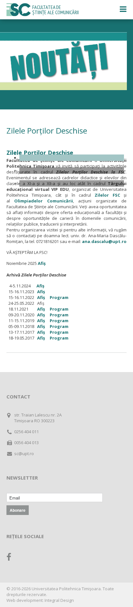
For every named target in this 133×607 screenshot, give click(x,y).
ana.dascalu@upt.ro (104, 241)
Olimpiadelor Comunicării (43, 201)
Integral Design (59, 600)
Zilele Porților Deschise (39, 152)
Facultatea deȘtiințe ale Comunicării (55, 9)
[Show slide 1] (71, 157)
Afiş (41, 291)
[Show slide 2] (71, 170)
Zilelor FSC (107, 195)
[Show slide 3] (71, 183)
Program (59, 297)
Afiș (42, 263)
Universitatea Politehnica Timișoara (66, 589)
